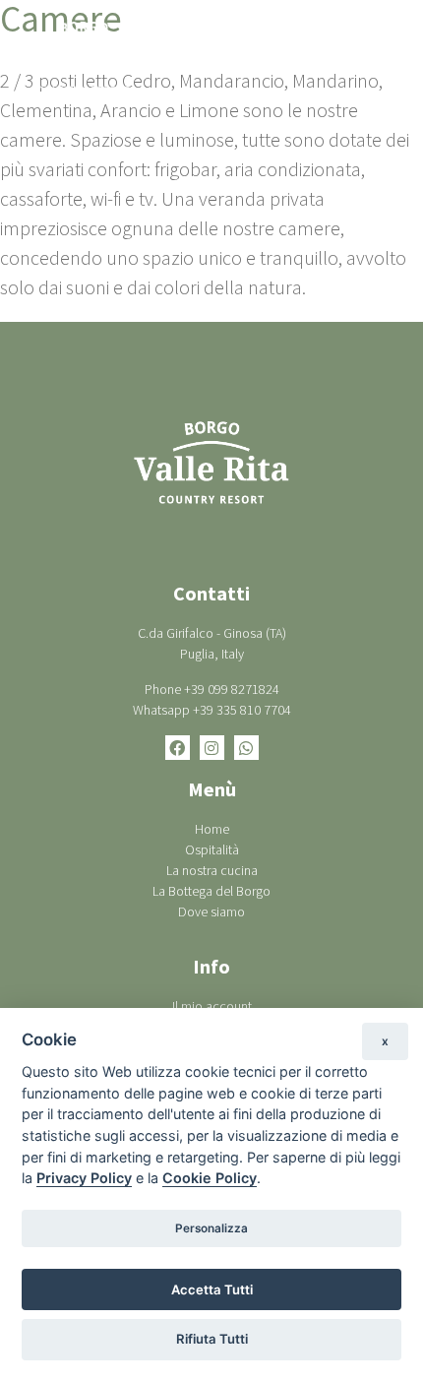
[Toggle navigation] (383, 58)
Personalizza (211, 1228)
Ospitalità (212, 849)
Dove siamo (211, 911)
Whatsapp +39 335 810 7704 (212, 710)
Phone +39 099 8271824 (212, 689)
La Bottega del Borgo (211, 891)
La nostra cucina (212, 870)
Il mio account (212, 1006)
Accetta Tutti (212, 1289)
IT (298, 58)
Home (212, 829)
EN (332, 58)
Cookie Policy (209, 1177)
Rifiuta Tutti (212, 1339)
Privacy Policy (84, 1177)
